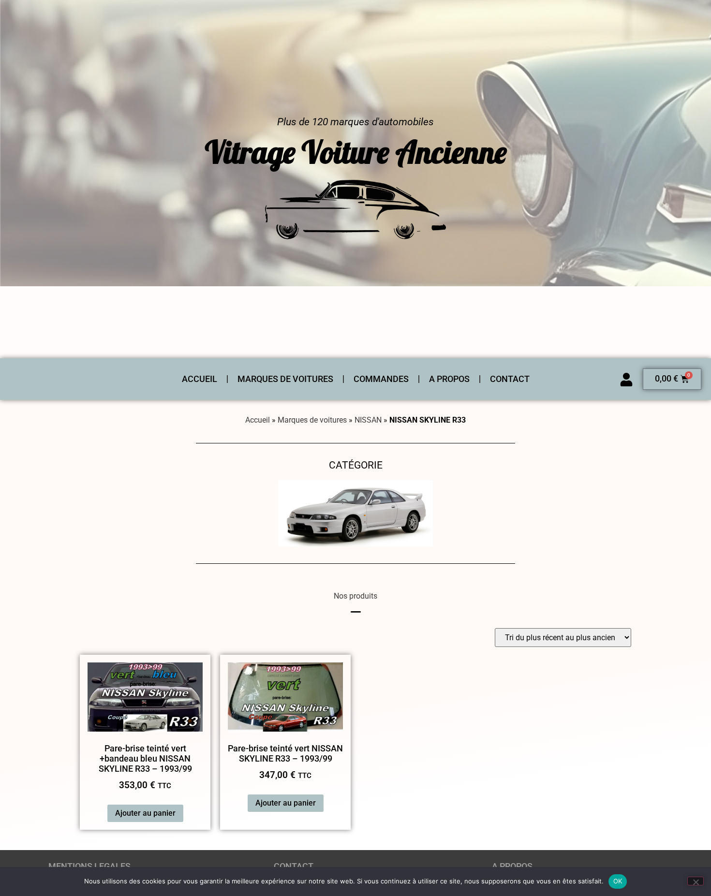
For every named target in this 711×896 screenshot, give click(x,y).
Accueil (199, 379)
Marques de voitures (285, 379)
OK (617, 881)
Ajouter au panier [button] (145, 813)
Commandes (381, 379)
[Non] (695, 881)
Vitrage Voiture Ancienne (355, 151)
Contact (510, 379)
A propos (449, 379)
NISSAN (368, 420)
